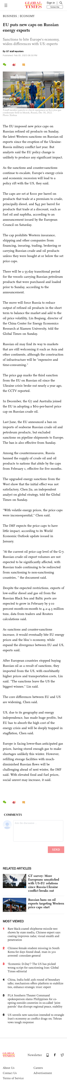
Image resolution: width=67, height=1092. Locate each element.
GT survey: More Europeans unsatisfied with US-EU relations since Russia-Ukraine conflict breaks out (43, 883)
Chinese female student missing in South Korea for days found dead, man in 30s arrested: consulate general (34, 951)
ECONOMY (27, 16)
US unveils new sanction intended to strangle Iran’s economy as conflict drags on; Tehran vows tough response (36, 1018)
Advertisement (43, 1073)
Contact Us (10, 1073)
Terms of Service (13, 1078)
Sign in (51, 2)
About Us (9, 1068)
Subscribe (54, 7)
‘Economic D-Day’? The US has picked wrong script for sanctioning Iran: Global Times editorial (33, 967)
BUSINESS (10, 16)
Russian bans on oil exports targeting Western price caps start (46, 903)
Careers (38, 1068)
